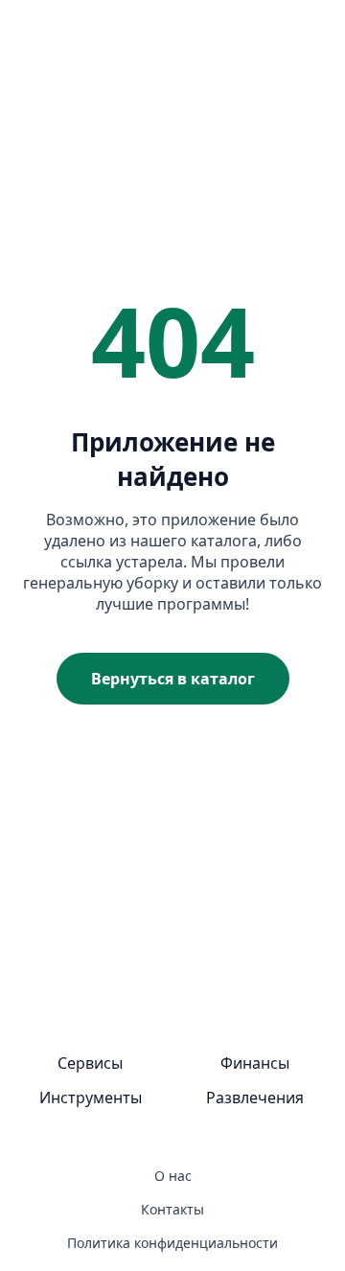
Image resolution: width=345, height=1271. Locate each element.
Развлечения (255, 1097)
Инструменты (90, 1097)
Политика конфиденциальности (172, 1243)
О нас (173, 1176)
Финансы (254, 1063)
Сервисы (90, 1063)
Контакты (172, 1209)
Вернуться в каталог (173, 678)
